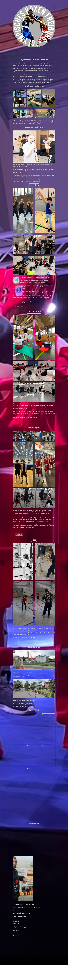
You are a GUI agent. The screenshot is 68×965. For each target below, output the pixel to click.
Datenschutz (16, 930)
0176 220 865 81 (20, 910)
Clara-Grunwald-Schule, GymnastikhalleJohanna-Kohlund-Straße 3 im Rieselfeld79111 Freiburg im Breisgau (22, 705)
